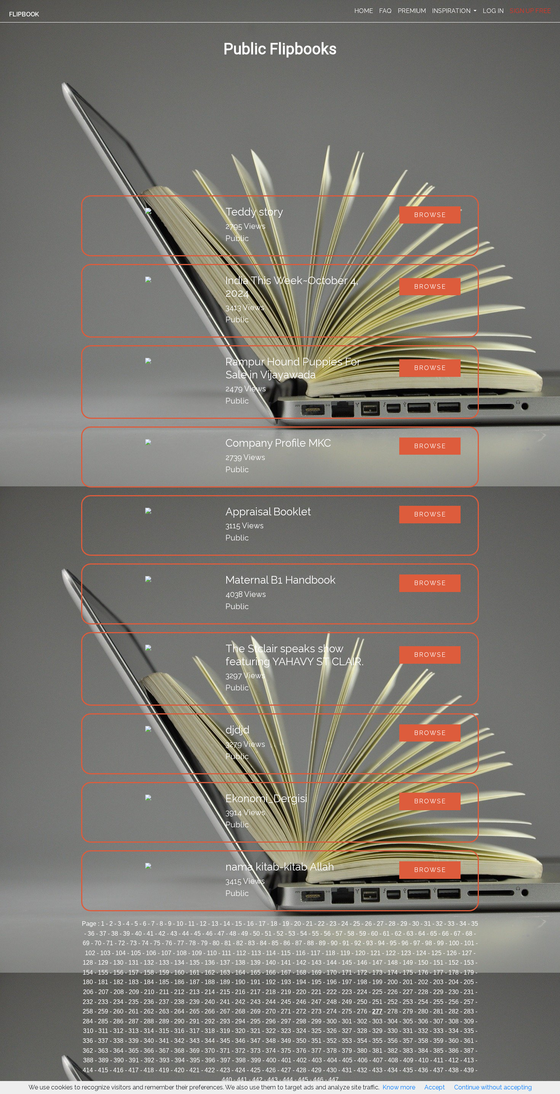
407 (378, 1060)
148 (392, 962)
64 (421, 933)
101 (469, 943)
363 (103, 1050)
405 (347, 1060)
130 (118, 962)
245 (286, 1002)
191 (255, 982)
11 (191, 923)
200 (392, 982)
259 (103, 1011)
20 (297, 923)
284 (88, 1021)
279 (408, 1011)
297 (286, 1021)
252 (392, 1002)
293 (225, 1021)
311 (103, 1031)
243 (255, 1002)
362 (88, 1050)
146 (362, 962)
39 (126, 933)
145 (347, 962)
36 (91, 933)
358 (423, 1041)
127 (467, 953)
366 (149, 1050)
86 (286, 943)
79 (204, 943)
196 (331, 982)
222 (331, 992)
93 (369, 943)
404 (332, 1060)
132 (149, 962)
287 (133, 1021)
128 (88, 962)
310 (88, 1031)
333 (438, 1031)
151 (438, 962)
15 (238, 923)
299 (316, 1021)
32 (439, 923)
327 (347, 1031)
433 (377, 1070)
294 (240, 1021)
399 (256, 1060)
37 (102, 933)
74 (145, 943)
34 (462, 923)
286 (118, 1021)
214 (210, 992)
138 (240, 962)
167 (286, 972)
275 (347, 1011)
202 (423, 982)
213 (194, 992)
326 (331, 1031)
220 (301, 992)
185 (164, 982)
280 (423, 1011)
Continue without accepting (493, 1087)
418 (149, 1070)
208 (119, 992)
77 (180, 943)
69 (86, 943)
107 (166, 953)
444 (288, 1079)
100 (454, 943)
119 (345, 953)
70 (97, 943)
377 (316, 1050)
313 (133, 1031)
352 (331, 1041)
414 (88, 1070)
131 (133, 962)
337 (103, 1041)
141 (286, 962)
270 (271, 1011)
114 (271, 953)
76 (168, 943)
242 (240, 1002)
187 (194, 982)
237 (164, 1002)
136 (210, 962)
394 (179, 1060)
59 (362, 933)
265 (194, 1011)
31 (427, 923)
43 (173, 933)
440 (227, 1079)
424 (240, 1070)
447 (333, 1079)
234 (118, 1002)
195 (316, 982)
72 (121, 943)
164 (240, 972)
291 (194, 1021)
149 (408, 962)
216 (240, 992)
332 (423, 1031)
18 (273, 923)
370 (210, 1050)
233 (103, 1002)
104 (120, 953)
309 (469, 1021)
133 (164, 962)
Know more (398, 1087)
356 (392, 1041)
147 (377, 962)
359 (438, 1041)
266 (210, 1011)
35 (474, 923)
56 (327, 933)
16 (250, 923)
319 (225, 1031)
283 (469, 1011)
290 (179, 1021)
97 (416, 943)
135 (194, 962)
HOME (363, 10)
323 (286, 1031)
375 (286, 1050)
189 (225, 982)
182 (118, 982)
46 (209, 933)
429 (316, 1070)
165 (255, 972)
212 (179, 992)
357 (408, 1041)
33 (451, 923)
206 (88, 992)
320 (240, 1031)
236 (149, 1002)
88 (310, 943)
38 (114, 933)
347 (255, 1041)
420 (179, 1070)
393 (164, 1060)
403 (317, 1060)
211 (164, 992)
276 (362, 1011)
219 (286, 992)
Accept (434, 1087)
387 (469, 1050)
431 (347, 1070)
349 (286, 1041)
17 (262, 923)
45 (197, 933)
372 (240, 1050)
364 (118, 1050)
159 (164, 972)
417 (133, 1070)
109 (197, 953)
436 (423, 1070)
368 (179, 1050)
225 (377, 992)
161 (194, 972)
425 (255, 1070)
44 (185, 933)
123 (406, 953)
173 (377, 972)
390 (119, 1060)
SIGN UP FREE (530, 10)
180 (88, 982)
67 (457, 933)
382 (392, 1050)
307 (438, 1021)
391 (134, 1060)
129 (103, 962)
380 (362, 1050)
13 (214, 923)
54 (303, 933)
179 (469, 972)
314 (149, 1031)
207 (103, 992)
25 (356, 923)
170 (331, 972)
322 (271, 1031)
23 (333, 923)
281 (438, 1011)
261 (133, 1011)
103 (105, 953)
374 (271, 1050)
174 (392, 972)
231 (469, 992)
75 (157, 943)
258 (88, 1011)
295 (255, 1021)
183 (133, 982)
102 (90, 953)
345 (225, 1041)
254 (423, 1002)
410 (423, 1060)
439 (469, 1070)
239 (194, 1002)
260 (118, 1011)
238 (179, 1002)
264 (179, 1011)
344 (210, 1041)
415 (103, 1070)
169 (316, 972)
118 (330, 953)
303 (377, 1021)
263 (164, 1011)
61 (386, 933)
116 (301, 953)
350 (301, 1041)
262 (149, 1011)
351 (316, 1041)
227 (408, 992)
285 (103, 1021)
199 (377, 982)
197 (347, 982)
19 (285, 923)
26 (368, 923)
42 (161, 933)
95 (393, 943)
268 (240, 1011)
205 (469, 982)
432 (362, 1070)
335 (469, 1031)
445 (303, 1079)
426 (271, 1070)
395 (195, 1060)
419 (164, 1070)
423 (225, 1070)
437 (438, 1070)
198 (362, 982)
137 (225, 962)
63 (409, 933)
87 (298, 943)
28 (392, 923)
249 (347, 1002)
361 (469, 1041)
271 (286, 1011)
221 (316, 992)
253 (408, 1002)
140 (271, 962)
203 (438, 982)
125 (436, 953)
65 (433, 933)
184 (149, 982)
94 (381, 943)
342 (179, 1041)
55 (315, 933)
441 (242, 1079)
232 (88, 1002)
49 (244, 933)
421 (194, 1070)
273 (316, 1011)
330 (392, 1031)
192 (271, 982)
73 (133, 943)
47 (221, 933)
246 (301, 1002)
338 (118, 1041)
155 (103, 972)
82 (239, 943)
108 (181, 953)
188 (210, 982)
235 (133, 1002)
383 (408, 1050)
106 (151, 953)
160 (179, 972)
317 (194, 1031)
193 (286, 982)
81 (227, 943)
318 (210, 1031)
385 (438, 1050)
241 (225, 1002)
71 (109, 943)
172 (362, 972)
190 (240, 982)
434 (392, 1070)
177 (438, 972)
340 (149, 1041)
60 (374, 933)
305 (408, 1021)
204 (453, 982)
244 (271, 1002)
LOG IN (493, 10)
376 (301, 1050)
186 (179, 982)
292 (210, 1021)
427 (286, 1070)
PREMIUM (412, 10)
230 (453, 992)
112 (241, 953)
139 (255, 962)
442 (257, 1079)
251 (377, 1002)
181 (103, 982)
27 (380, 923)
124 (421, 953)
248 (331, 1002)
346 (240, 1041)
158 (149, 972)
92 (357, 943)
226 (392, 992)
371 (225, 1050)
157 (133, 972)
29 (403, 923)
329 (377, 1031)
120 (360, 953)
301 (347, 1021)
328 (362, 1031)
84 (263, 943)
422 (210, 1070)
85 (275, 943)
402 (301, 1060)
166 (271, 972)
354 (362, 1041)
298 (301, 1021)
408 (393, 1060)
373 (255, 1050)
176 (423, 972)
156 (118, 972)
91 (345, 943)
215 (225, 992)
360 (453, 1041)
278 (392, 1011)
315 (164, 1031)
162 (210, 972)
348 (271, 1041)
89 (322, 943)
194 (301, 982)
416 (118, 1070)
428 (301, 1070)
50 (256, 933)
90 (334, 943)
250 (362, 1002)
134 (179, 962)
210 (149, 992)
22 (321, 923)
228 (423, 992)
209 (134, 992)
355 (377, 1041)
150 (423, 962)
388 (88, 1060)
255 (438, 1002)
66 (445, 933)
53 (291, 933)
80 (216, 943)
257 (469, 1002)
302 (362, 1021)
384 (423, 1050)
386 (453, 1050)
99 (440, 943)
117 (315, 953)
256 (453, 1002)
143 (316, 962)
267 (225, 1011)
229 (438, 992)
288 (149, 1021)
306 (423, 1021)
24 (344, 923)
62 (398, 933)
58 (350, 933)
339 (133, 1041)
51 (268, 933)
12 (203, 923)
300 (331, 1021)
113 (256, 953)
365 (133, 1050)
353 (347, 1041)
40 (138, 933)
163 (225, 972)
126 (451, 953)
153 (469, 962)
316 (179, 1031)
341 (164, 1041)
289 (164, 1021)
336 (88, 1041)
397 (225, 1060)
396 (210, 1060)
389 (103, 1060)
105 (136, 953)
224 (362, 992)
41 (150, 933)
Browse (430, 215)
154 (88, 972)
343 (194, 1041)
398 (240, 1060)
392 (149, 1060)
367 (164, 1050)
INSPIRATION (452, 10)
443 (272, 1079)
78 (192, 943)
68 (469, 933)
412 (453, 1060)
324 (301, 1031)
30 (415, 923)
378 (331, 1050)
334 (453, 1031)
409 (408, 1060)
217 (255, 992)
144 (331, 962)
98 (428, 943)
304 (392, 1021)
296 (271, 1021)
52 (280, 933)
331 (408, 1031)
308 (453, 1021)
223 (347, 992)
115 (286, 953)
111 (226, 953)
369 (194, 1050)
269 (255, 1011)
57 (339, 933)
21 (309, 923)
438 (453, 1070)
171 (347, 972)
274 (331, 1011)
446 (318, 1079)
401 (286, 1060)
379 (347, 1050)
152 (453, 962)
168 (301, 972)
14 (226, 923)
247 (316, 1002)
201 (408, 982)
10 (179, 923)
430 (331, 1070)
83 (251, 943)
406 (362, 1060)
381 (377, 1050)
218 (271, 992)
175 (408, 972)
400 (271, 1060)
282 (453, 1011)
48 (232, 933)
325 (316, 1031)
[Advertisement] (309, 138)
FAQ (385, 10)
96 (405, 943)
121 (375, 953)
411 (438, 1060)
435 (408, 1070)
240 (210, 1002)
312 (118, 1031)
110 (212, 953)
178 (453, 972)
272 (301, 1011)
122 (391, 953)
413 (469, 1060)
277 (377, 1011)
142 (301, 962)
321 (255, 1031)
